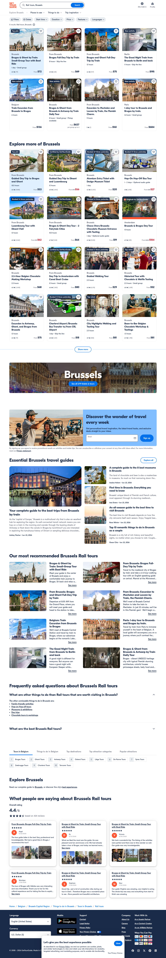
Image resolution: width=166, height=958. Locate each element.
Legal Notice (84, 923)
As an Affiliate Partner (143, 928)
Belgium (21, 906)
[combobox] (45, 5)
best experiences (69, 787)
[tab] (21, 751)
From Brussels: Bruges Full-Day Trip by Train (31, 824)
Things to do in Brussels (63, 906)
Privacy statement (24, 451)
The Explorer (127, 940)
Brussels (38, 787)
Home (12, 906)
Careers (125, 923)
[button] (26, 51)
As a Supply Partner (142, 919)
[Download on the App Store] (67, 931)
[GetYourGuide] (13, 5)
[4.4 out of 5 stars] (17, 816)
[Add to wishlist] (41, 31)
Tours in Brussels (85, 906)
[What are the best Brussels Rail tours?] (154, 729)
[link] (26, 51)
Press (124, 932)
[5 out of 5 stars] (33, 828)
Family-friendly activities (22, 704)
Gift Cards (126, 936)
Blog (123, 928)
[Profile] (152, 4)
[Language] (142, 4)
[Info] (34, 24)
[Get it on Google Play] (67, 921)
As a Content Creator (143, 923)
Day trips (15, 712)
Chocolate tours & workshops (24, 715)
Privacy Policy (85, 928)
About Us (125, 919)
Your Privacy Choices (88, 932)
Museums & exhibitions (21, 709)
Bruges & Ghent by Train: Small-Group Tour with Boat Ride (81, 825)
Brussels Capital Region (39, 906)
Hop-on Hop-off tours (21, 707)
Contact (83, 919)
